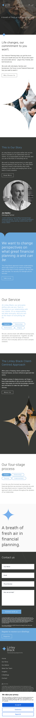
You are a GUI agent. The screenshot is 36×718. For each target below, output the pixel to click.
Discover (6, 478)
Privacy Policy (27, 625)
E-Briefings (5, 675)
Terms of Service (5, 626)
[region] (18, 705)
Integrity (19, 327)
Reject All (18, 714)
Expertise (7, 324)
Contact (4, 678)
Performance (8, 327)
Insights (4, 671)
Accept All (18, 705)
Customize (18, 709)
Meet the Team (7, 668)
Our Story (5, 662)
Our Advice (5, 665)
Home (4, 658)
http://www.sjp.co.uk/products (22, 691)
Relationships (19, 324)
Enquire (6, 474)
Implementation (19, 478)
